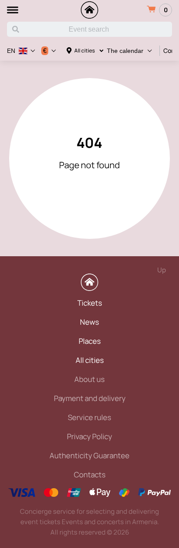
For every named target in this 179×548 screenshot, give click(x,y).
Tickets (89, 303)
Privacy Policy (89, 436)
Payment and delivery (90, 398)
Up (161, 269)
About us (89, 379)
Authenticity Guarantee (89, 455)
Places (90, 341)
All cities (84, 50)
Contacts (90, 475)
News (89, 322)
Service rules (89, 417)
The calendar (125, 50)
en (11, 50)
